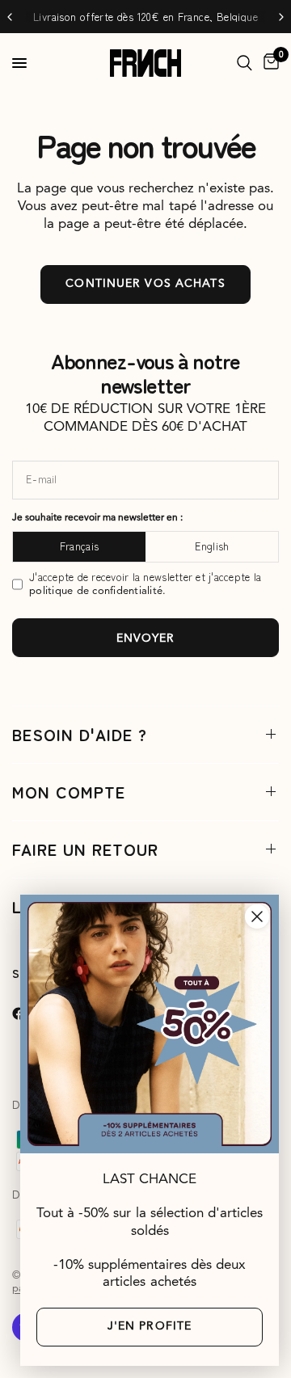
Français (79, 546)
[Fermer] (257, 916)
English (212, 546)
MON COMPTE (68, 791)
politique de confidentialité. (98, 591)
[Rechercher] (244, 63)
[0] (268, 63)
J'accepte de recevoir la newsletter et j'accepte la (145, 584)
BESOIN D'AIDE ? (79, 734)
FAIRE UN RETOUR (85, 849)
